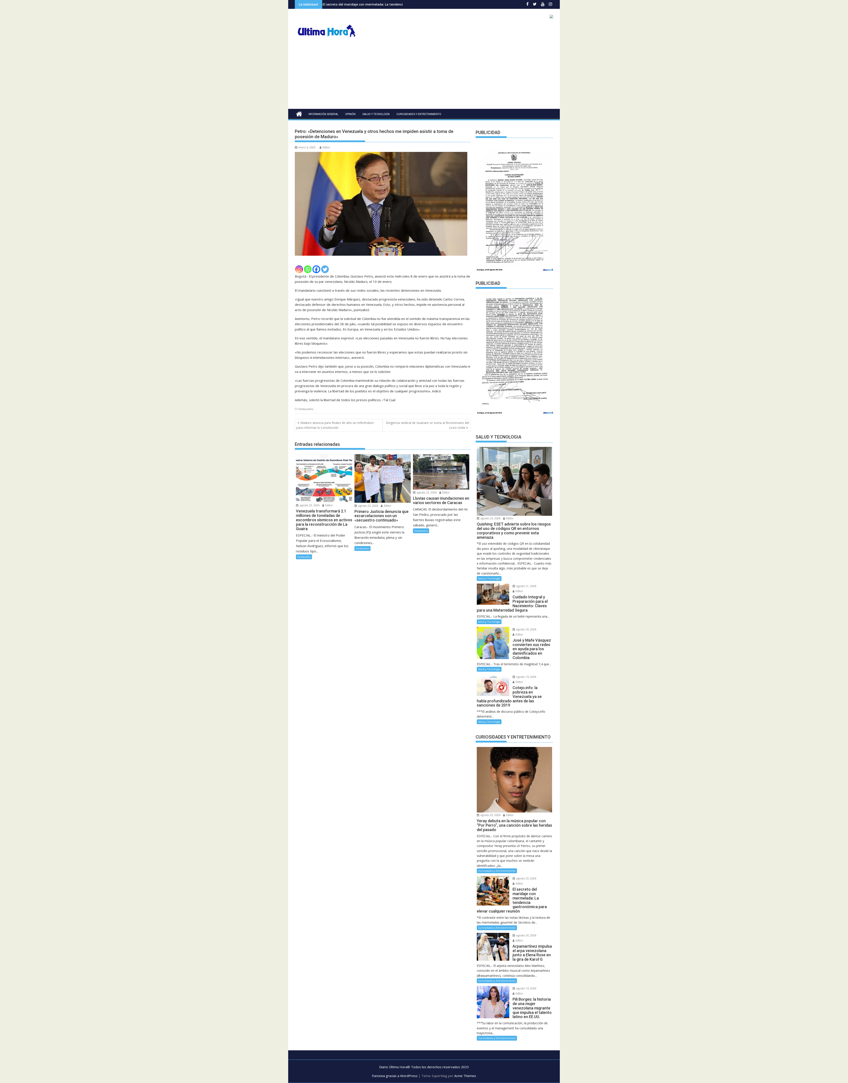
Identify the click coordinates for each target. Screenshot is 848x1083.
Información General (323, 114)
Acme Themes (465, 1076)
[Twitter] (325, 269)
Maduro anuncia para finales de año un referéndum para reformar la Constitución (335, 425)
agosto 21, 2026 (525, 586)
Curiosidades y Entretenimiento (418, 114)
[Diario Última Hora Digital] (299, 113)
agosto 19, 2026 (525, 677)
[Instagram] (299, 269)
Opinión (350, 114)
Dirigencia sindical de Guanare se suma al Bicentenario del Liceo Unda (427, 425)
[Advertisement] (424, 76)
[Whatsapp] (308, 269)
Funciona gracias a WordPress (395, 1076)
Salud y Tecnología (376, 114)
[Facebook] (316, 269)
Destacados (305, 409)
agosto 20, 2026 (525, 629)
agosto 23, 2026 (309, 505)
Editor (326, 147)
